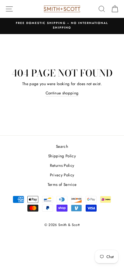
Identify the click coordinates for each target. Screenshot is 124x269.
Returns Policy (62, 165)
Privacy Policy (62, 175)
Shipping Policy (62, 156)
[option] (62, 25)
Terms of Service (62, 184)
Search (62, 146)
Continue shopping (62, 93)
